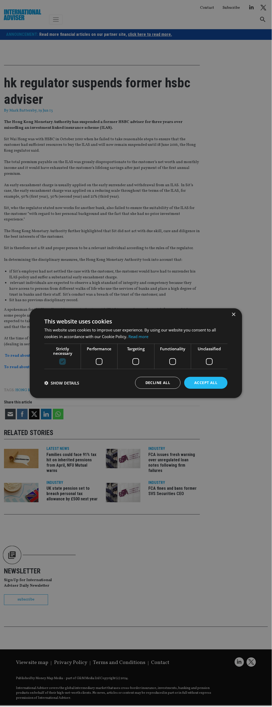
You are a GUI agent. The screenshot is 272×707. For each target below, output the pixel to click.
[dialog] (136, 353)
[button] (61, 382)
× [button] (233, 314)
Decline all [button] (157, 382)
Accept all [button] (205, 382)
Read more (138, 336)
